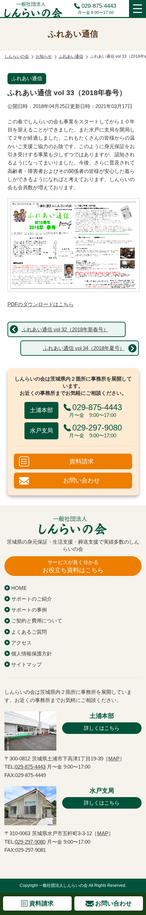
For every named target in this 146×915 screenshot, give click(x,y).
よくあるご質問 (29, 632)
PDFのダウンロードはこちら (40, 304)
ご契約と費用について (36, 620)
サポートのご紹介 (31, 599)
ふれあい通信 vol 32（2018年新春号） (65, 329)
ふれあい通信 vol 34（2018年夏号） (84, 348)
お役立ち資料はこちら (73, 566)
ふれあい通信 (27, 78)
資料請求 (81, 461)
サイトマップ (26, 664)
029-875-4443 (98, 6)
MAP (114, 758)
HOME (19, 588)
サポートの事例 (29, 610)
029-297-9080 (30, 842)
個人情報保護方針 (31, 653)
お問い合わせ (81, 480)
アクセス (21, 643)
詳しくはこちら (102, 728)
